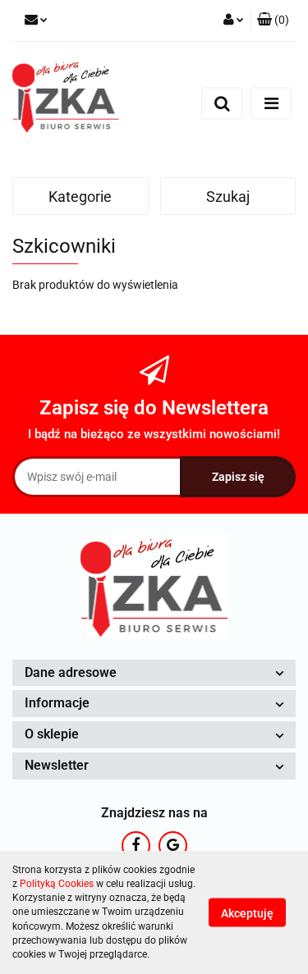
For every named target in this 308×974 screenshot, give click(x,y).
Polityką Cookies (57, 883)
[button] (273, 20)
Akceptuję (247, 913)
